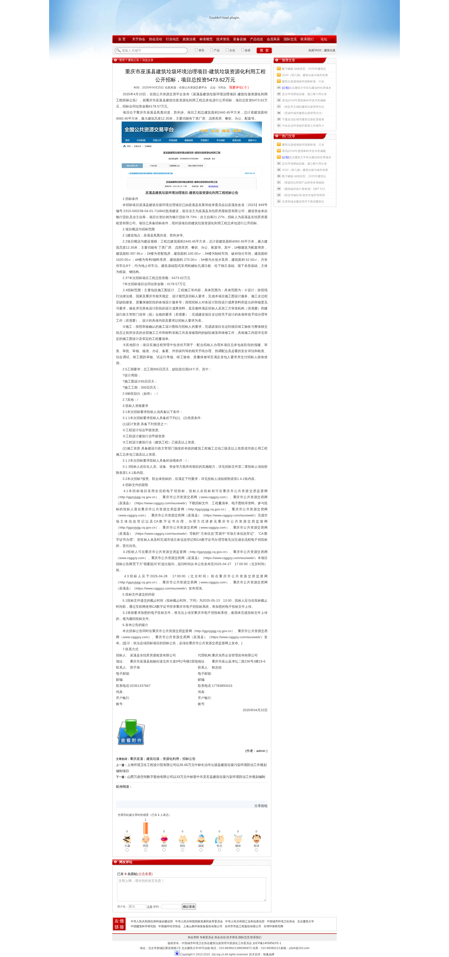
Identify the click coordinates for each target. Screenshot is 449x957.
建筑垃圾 (329, 50)
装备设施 (239, 39)
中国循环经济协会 (169, 926)
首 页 (122, 39)
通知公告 (133, 60)
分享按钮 (261, 806)
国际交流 (290, 39)
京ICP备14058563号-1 (267, 943)
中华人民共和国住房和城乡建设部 (152, 921)
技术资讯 (222, 39)
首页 (122, 60)
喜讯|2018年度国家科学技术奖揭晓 (304, 100)
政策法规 (189, 39)
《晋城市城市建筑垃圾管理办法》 (303, 113)
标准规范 (206, 39)
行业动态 (172, 39)
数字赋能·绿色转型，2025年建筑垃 (304, 68)
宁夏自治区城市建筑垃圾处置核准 (303, 119)
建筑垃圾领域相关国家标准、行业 (303, 81)
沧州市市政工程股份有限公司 (243, 926)
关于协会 (138, 39)
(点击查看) (145, 874)
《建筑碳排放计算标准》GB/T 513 (303, 189)
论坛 (324, 39)
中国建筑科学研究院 (143, 926)
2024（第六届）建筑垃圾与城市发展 (305, 75)
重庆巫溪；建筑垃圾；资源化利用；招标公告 (163, 759)
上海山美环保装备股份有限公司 (202, 926)
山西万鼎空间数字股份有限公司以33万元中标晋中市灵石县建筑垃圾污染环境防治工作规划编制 (196, 777)
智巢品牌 (268, 954)
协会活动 (155, 39)
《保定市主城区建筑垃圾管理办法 (303, 106)
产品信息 (256, 39)
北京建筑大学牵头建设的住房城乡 (306, 87)
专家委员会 (207, 937)
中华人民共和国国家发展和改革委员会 (199, 921)
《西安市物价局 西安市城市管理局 (303, 195)
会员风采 (273, 39)
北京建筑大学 (305, 921)
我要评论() (239, 87)
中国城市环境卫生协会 (281, 921)
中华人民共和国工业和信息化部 (244, 921)
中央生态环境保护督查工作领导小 (303, 125)
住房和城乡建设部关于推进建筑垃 (303, 201)
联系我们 (307, 39)
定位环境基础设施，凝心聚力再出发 (304, 94)
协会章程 (193, 937)
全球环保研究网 (273, 926)
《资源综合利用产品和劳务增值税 (303, 182)
